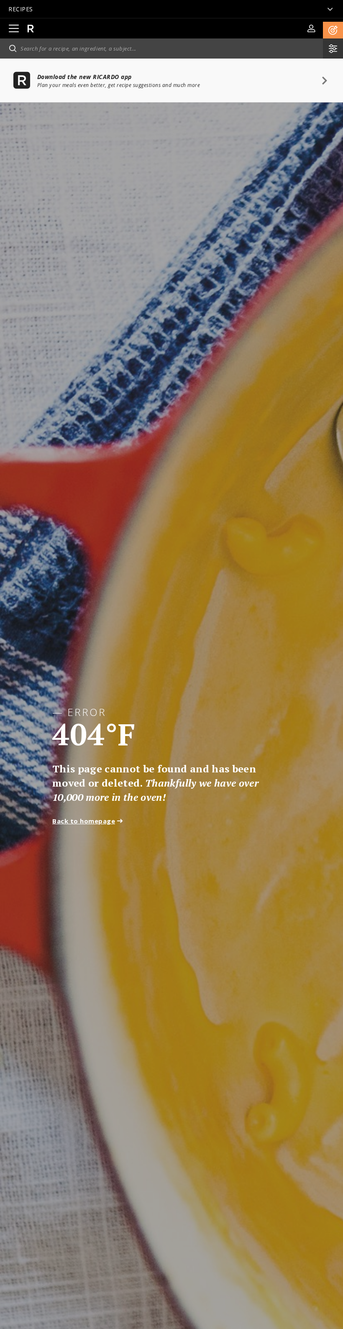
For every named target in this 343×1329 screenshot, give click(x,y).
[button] (333, 30)
